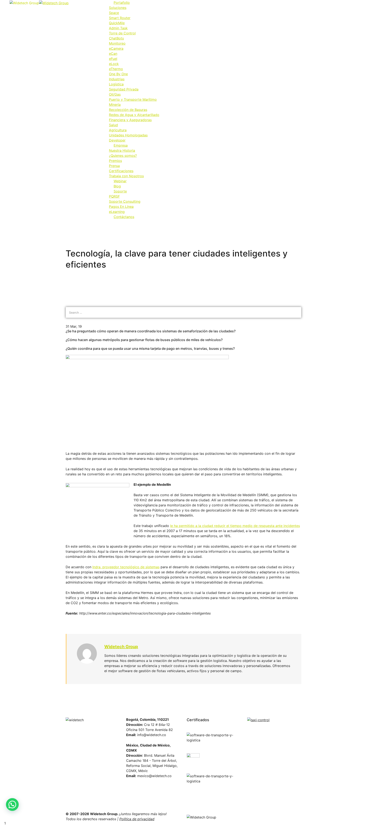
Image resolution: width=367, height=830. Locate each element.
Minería (115, 104)
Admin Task (118, 28)
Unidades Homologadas (128, 135)
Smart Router (119, 18)
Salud (113, 125)
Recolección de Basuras (128, 110)
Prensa (114, 166)
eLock (114, 64)
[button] (12, 804)
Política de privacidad (136, 819)
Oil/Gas (115, 94)
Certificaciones (121, 171)
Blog (117, 186)
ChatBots (116, 38)
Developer (117, 140)
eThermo (116, 69)
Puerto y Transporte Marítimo (133, 99)
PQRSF (114, 196)
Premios (115, 161)
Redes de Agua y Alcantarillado (134, 115)
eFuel (113, 59)
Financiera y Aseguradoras (130, 120)
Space (114, 13)
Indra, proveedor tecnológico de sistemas (126, 567)
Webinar (120, 181)
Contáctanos (124, 217)
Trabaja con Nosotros (126, 176)
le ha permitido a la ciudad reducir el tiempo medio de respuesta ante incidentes (235, 526)
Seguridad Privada (123, 89)
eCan (113, 53)
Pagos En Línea (121, 206)
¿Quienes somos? (123, 155)
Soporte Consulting (124, 201)
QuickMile (117, 23)
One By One (118, 74)
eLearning (117, 212)
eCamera (116, 48)
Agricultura (118, 130)
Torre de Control (122, 33)
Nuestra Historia (122, 150)
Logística (116, 84)
